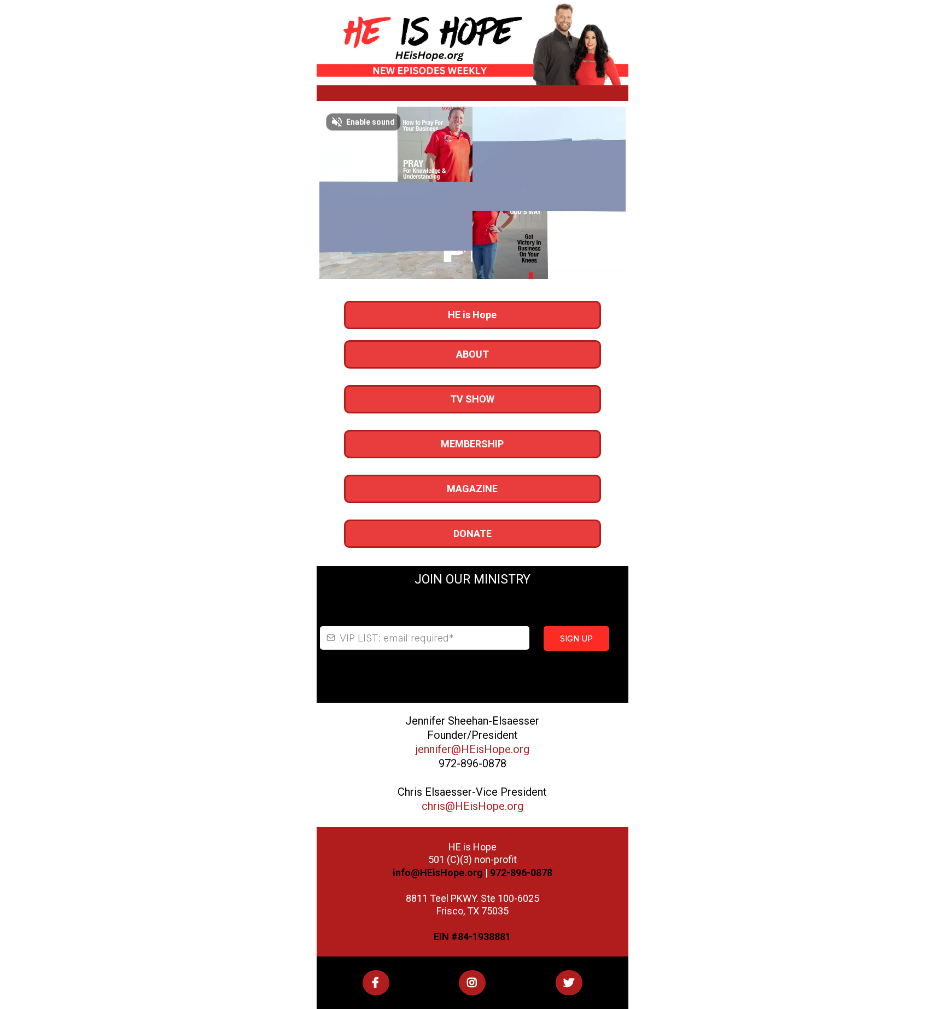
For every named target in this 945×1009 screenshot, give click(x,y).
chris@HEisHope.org (472, 806)
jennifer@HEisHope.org (472, 749)
